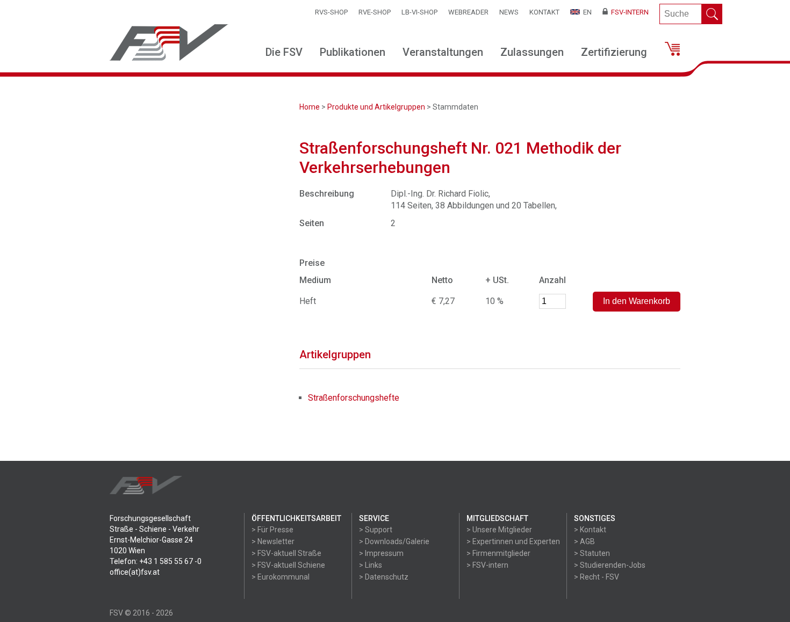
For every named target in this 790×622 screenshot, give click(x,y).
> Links (370, 565)
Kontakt (544, 12)
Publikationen (352, 52)
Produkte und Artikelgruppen (376, 107)
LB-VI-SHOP (419, 12)
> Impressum (381, 553)
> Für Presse (272, 529)
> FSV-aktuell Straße (286, 553)
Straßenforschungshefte (353, 398)
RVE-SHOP (374, 12)
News (509, 12)
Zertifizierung (614, 52)
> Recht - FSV (596, 577)
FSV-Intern (628, 12)
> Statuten (592, 553)
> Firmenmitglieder (498, 553)
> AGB (584, 541)
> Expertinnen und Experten (513, 541)
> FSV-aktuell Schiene (288, 565)
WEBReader (468, 12)
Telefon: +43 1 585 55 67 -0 (156, 561)
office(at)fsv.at (135, 572)
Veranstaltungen (443, 52)
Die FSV (284, 52)
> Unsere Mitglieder (499, 529)
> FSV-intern (487, 565)
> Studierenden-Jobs (609, 565)
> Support (375, 529)
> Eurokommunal (281, 577)
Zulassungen (532, 52)
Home (309, 107)
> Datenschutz (383, 577)
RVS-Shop (331, 12)
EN (586, 12)
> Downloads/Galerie (394, 541)
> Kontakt (590, 529)
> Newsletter (273, 541)
